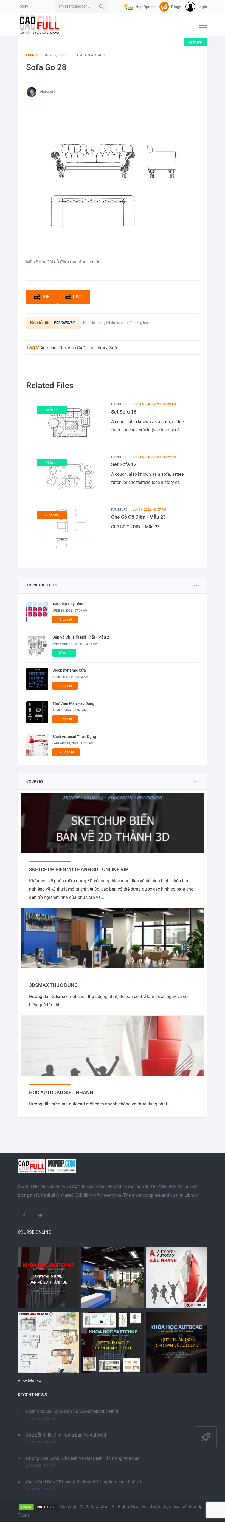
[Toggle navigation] (203, 24)
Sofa (114, 347)
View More (28, 1380)
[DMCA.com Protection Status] (38, 1506)
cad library (97, 347)
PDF (45, 296)
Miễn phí (195, 42)
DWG (78, 296)
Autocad (48, 347)
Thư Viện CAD (71, 347)
